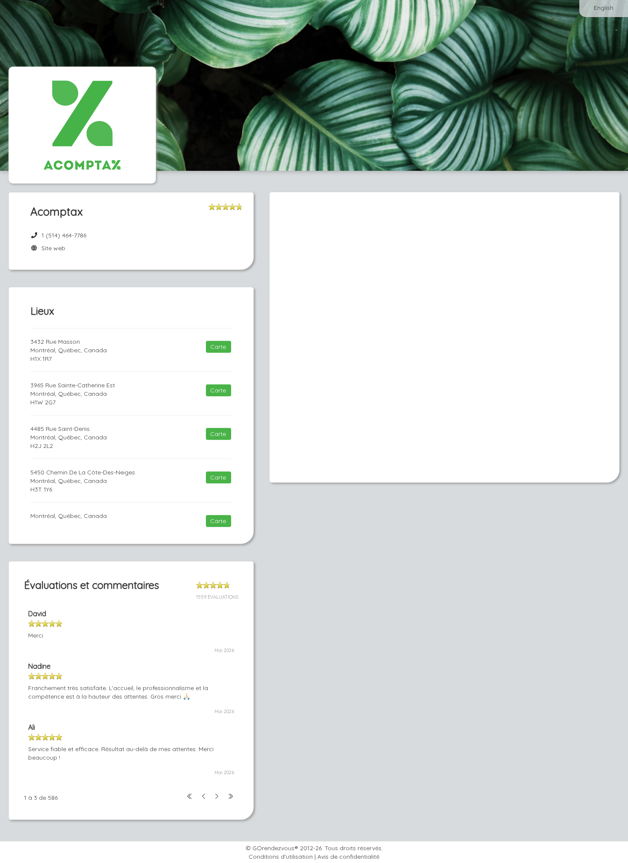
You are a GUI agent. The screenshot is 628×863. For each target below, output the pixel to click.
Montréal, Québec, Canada (68, 516)
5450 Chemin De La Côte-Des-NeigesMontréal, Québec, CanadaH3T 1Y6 (82, 480)
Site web (51, 248)
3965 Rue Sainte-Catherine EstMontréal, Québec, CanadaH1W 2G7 (72, 393)
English (603, 8)
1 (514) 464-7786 (63, 235)
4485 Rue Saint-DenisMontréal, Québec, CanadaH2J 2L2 (68, 437)
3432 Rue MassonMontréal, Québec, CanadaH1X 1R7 (68, 350)
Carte (218, 347)
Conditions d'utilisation (281, 856)
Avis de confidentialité (348, 856)
